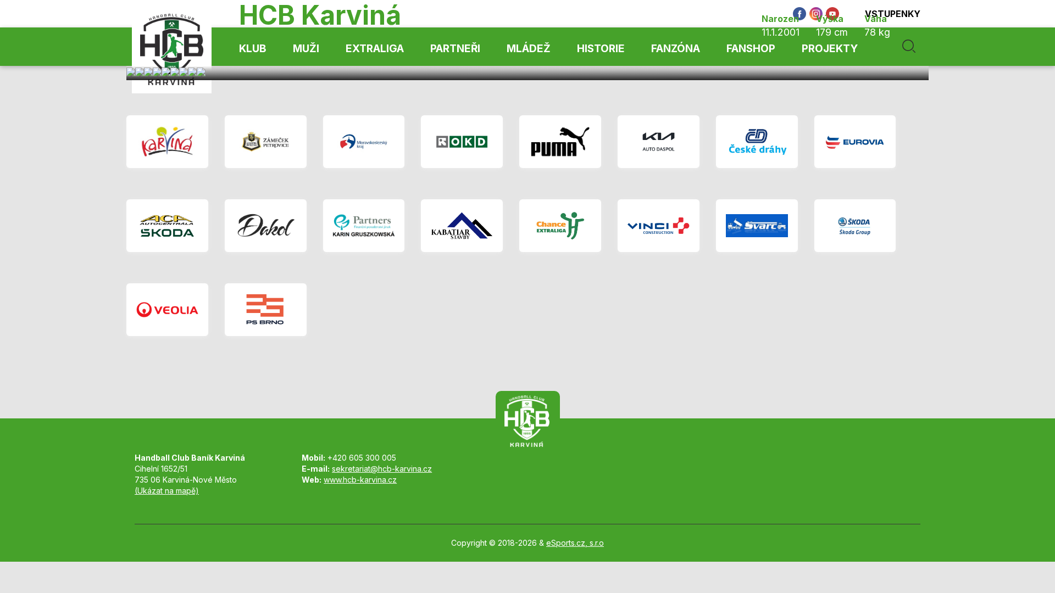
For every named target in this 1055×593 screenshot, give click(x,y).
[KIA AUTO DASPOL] (658, 141)
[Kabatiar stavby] (462, 225)
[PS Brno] (266, 309)
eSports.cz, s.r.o (575, 542)
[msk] (364, 141)
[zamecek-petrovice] (266, 141)
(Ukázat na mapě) (167, 490)
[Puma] (560, 141)
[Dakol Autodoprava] (266, 225)
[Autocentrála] (167, 225)
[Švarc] (757, 225)
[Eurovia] (855, 141)
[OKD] (462, 141)
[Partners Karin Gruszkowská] (364, 225)
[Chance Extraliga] (560, 225)
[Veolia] (167, 309)
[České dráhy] (757, 141)
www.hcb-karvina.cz (360, 479)
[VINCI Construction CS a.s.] (658, 225)
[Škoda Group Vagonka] (855, 225)
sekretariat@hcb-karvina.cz (382, 468)
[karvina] (167, 141)
